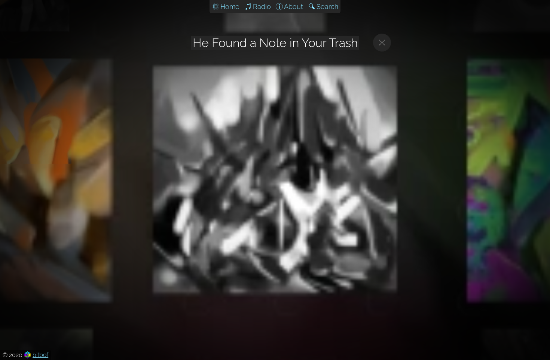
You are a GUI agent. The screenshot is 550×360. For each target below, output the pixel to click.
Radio (262, 6)
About (293, 6)
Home (229, 6)
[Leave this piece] (382, 43)
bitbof (40, 355)
